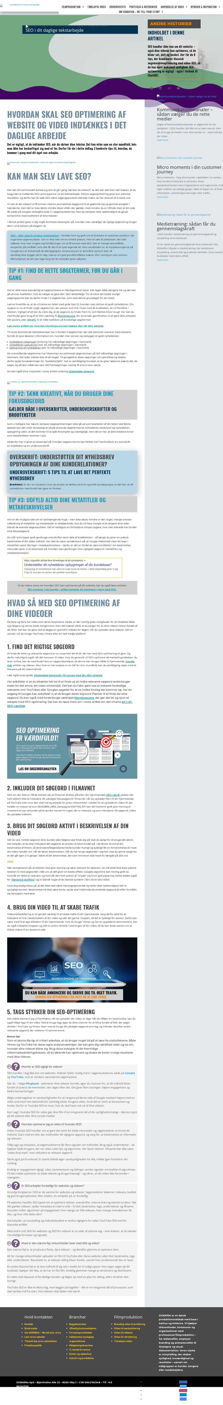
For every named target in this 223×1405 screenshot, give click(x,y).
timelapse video (96, 7)
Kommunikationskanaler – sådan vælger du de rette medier (185, 114)
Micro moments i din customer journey (189, 169)
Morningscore (84, 697)
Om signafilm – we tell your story (139, 12)
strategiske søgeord (81, 371)
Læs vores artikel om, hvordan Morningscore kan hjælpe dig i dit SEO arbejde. (55, 326)
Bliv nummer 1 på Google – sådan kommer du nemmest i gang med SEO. (72, 589)
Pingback (32, 1083)
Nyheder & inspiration (204, 7)
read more (162, 140)
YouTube (17, 1077)
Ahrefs (31, 319)
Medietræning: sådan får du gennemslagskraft (186, 226)
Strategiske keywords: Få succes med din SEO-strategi (68, 675)
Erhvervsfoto (117, 7)
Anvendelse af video (172, 7)
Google (130, 1073)
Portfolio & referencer (143, 7)
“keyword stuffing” (23, 879)
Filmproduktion (71, 7)
